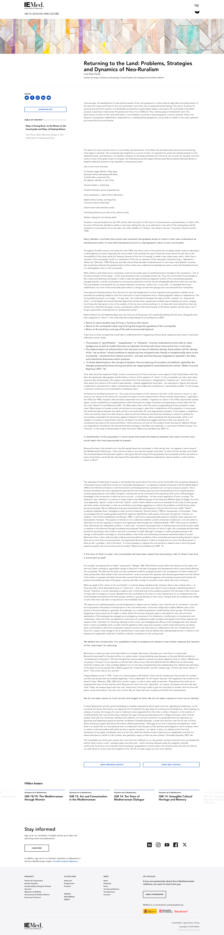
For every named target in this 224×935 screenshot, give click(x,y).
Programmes (69, 883)
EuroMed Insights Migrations (65, 861)
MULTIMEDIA (69, 897)
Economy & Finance (32, 897)
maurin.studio (194, 930)
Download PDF (45, 109)
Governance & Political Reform (37, 895)
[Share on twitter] (26, 97)
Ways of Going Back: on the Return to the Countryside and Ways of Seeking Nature (46, 127)
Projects (67, 886)
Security (27, 889)
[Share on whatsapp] (37, 97)
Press (105, 886)
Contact (106, 895)
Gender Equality (31, 883)
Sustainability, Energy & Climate (37, 886)
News (105, 881)
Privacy (197, 923)
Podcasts (107, 883)
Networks (68, 881)
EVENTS (67, 894)
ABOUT (67, 899)
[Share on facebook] (32, 97)
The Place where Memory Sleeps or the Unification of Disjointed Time (45, 136)
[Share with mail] (48, 97)
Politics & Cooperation (33, 881)
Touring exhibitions (111, 889)
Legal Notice (188, 923)
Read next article (171, 765)
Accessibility (176, 923)
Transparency (109, 892)
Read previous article (111, 765)
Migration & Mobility (32, 892)
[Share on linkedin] (43, 97)
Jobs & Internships (154, 894)
